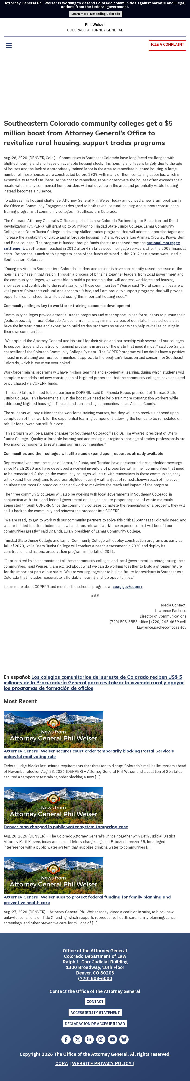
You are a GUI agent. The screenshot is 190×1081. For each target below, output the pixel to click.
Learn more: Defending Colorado (95, 14)
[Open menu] (9, 45)
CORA (61, 1063)
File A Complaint (167, 44)
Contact (95, 1001)
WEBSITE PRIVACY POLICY (102, 1063)
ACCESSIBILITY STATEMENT (95, 1012)
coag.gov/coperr (127, 586)
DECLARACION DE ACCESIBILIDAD (95, 1023)
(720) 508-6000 (95, 978)
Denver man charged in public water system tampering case (66, 826)
